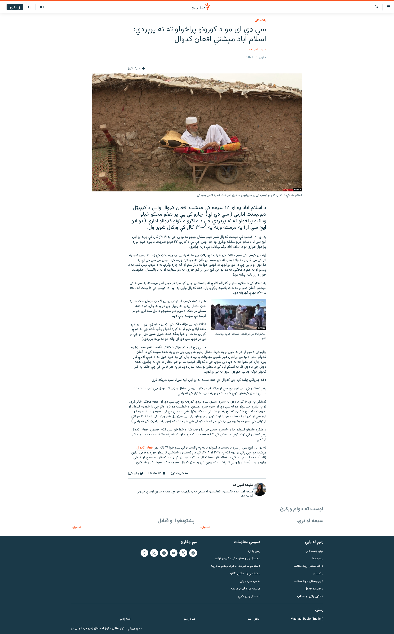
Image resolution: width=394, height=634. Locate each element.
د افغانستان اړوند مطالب (308, 566)
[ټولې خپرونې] (29, 7)
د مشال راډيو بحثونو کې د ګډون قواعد (237, 559)
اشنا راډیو (125, 619)
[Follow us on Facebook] (193, 553)
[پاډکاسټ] (144, 553)
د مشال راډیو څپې (249, 596)
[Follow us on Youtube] (174, 553)
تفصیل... (204, 527)
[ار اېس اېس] (154, 553)
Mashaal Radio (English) (307, 619)
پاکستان (260, 20)
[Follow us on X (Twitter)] (183, 553)
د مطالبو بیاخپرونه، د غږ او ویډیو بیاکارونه (235, 566)
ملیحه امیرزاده (257, 49)
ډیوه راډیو (189, 619)
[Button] (136, 68)
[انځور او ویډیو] (42, 7)
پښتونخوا (317, 559)
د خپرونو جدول (314, 589)
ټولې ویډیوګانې (314, 551)
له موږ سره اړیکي (250, 581)
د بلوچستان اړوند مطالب (308, 581)
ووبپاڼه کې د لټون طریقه (245, 589)
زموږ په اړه (254, 551)
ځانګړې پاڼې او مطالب (310, 596)
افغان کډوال (144, 447)
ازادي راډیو (253, 619)
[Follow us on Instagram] (164, 553)
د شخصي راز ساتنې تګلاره (245, 574)
